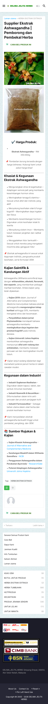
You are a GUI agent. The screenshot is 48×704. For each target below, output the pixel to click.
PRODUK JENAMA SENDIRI (24, 602)
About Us (12, 689)
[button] (3, 6)
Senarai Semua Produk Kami (16, 535)
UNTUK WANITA (24, 611)
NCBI (21, 456)
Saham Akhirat (10, 559)
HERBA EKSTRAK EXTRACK (30, 19)
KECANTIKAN (24, 597)
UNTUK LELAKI (24, 606)
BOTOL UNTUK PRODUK (24, 578)
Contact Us (24, 689)
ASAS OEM (24, 573)
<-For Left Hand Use (24, 692)
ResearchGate (35, 463)
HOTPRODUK (24, 592)
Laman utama (10, 19)
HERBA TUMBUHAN (24, 587)
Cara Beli (8, 540)
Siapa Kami (9, 544)
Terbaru (9, 525)
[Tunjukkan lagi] (12, 488)
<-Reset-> (35, 689)
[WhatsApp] (6, 488)
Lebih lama (37, 525)
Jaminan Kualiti (10, 549)
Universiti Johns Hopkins (18, 471)
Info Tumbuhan (10, 554)
